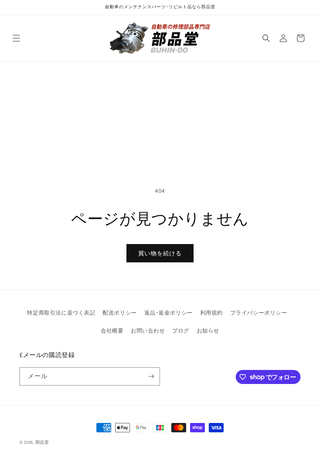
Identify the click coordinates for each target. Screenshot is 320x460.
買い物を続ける (160, 253)
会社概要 (112, 330)
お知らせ (208, 330)
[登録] (151, 376)
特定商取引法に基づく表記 (61, 312)
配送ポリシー (120, 312)
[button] (16, 38)
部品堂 (42, 442)
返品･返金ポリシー (168, 312)
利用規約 (211, 312)
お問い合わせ (148, 330)
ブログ (180, 330)
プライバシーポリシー (258, 312)
